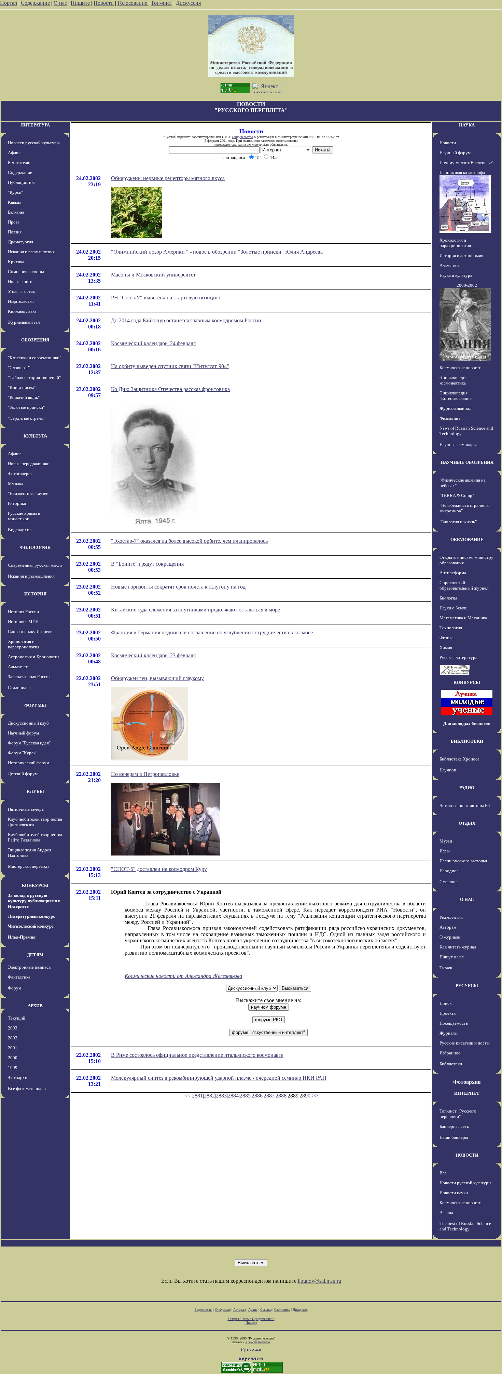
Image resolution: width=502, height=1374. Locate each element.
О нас (60, 3)
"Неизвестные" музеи (28, 493)
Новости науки (454, 1192)
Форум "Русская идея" (29, 742)
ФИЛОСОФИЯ (35, 547)
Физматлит (450, 418)
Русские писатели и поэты (465, 1043)
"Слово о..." (19, 367)
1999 (12, 1067)
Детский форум (23, 773)
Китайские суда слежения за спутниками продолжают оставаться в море (195, 609)
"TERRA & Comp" (457, 495)
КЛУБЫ (35, 791)
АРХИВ (35, 1005)
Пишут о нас (452, 956)
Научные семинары (458, 444)
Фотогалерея (20, 473)
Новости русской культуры (34, 142)
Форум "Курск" (22, 752)
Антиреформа (453, 572)
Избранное (450, 1052)
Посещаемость (454, 1023)
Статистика (282, 1309)
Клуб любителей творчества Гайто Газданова (35, 837)
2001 (12, 1047)
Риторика (17, 503)
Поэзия (15, 231)
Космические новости (461, 367)
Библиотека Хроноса (459, 759)
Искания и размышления (31, 251)
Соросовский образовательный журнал (464, 585)
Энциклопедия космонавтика (454, 380)
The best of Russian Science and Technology (465, 1226)
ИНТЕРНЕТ (466, 1093)
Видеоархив (19, 529)
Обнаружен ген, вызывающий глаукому (157, 678)
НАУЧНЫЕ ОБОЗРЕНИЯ (467, 462)
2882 (209, 1096)
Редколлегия (451, 917)
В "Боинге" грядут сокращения (147, 564)
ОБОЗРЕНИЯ (35, 339)
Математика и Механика (463, 617)
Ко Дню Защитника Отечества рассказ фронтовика (170, 389)
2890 (304, 1096)
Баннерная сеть (454, 1126)
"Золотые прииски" (26, 407)
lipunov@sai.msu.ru (319, 1281)
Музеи (446, 841)
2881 (197, 1096)
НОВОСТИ (467, 1155)
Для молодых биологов (466, 723)
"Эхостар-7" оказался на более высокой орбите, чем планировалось (189, 541)
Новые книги (20, 281)
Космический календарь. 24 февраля (153, 343)
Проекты (448, 1013)
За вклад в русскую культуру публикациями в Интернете (34, 901)
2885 (245, 1096)
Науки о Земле (453, 607)
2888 (281, 1096)
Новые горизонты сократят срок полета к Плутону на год (178, 587)
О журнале (450, 937)
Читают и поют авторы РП (465, 805)
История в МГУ (23, 621)
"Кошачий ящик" (24, 397)
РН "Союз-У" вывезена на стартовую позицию (165, 297)
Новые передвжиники (29, 463)
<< (187, 1096)
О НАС (467, 899)
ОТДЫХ (467, 823)
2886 (257, 1096)
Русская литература (458, 657)
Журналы (449, 1033)
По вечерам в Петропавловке (145, 774)
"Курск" (15, 192)
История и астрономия (461, 255)
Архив (252, 1309)
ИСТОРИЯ (35, 593)
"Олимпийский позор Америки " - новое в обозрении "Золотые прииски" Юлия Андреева (217, 252)
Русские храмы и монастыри (24, 516)
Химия (446, 647)
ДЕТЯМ (35, 954)
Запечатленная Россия (29, 676)
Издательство (21, 301)
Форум (14, 988)
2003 (12, 1027)
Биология (448, 598)
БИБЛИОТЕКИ (467, 741)
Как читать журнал (458, 946)
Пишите (80, 3)
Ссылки (265, 1309)
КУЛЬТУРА (35, 436)
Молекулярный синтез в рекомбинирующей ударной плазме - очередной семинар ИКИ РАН (218, 1078)
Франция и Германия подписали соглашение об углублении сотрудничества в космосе (212, 632)
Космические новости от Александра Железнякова (183, 976)
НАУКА (467, 124)
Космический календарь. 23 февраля (153, 655)
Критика (16, 261)
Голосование (133, 3)
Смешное (449, 881)
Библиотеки (451, 1063)
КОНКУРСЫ (35, 885)
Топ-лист (161, 3)
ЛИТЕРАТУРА (35, 124)
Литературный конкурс (31, 916)
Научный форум (23, 733)
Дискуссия (188, 3)
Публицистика (22, 182)
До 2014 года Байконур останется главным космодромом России (186, 320)
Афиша (15, 152)
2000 (12, 1057)
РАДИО (466, 787)
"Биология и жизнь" (458, 521)
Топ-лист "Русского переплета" (458, 1113)
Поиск (445, 1003)
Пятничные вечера (26, 809)
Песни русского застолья (463, 860)
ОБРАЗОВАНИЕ (467, 539)
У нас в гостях (21, 291)
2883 (221, 1096)
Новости (104, 3)
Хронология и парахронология (23, 644)
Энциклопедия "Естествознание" (456, 395)
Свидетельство (242, 137)
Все (443, 1172)
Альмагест (18, 666)
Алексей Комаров (257, 1342)
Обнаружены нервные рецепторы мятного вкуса (168, 178)
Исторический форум (28, 762)
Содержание (35, 3)
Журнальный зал (24, 322)
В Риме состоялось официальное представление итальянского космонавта (197, 1055)
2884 (233, 1096)
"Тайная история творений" (34, 377)
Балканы (16, 212)
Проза (13, 222)
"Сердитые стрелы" (26, 418)
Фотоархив (18, 1077)
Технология (451, 627)
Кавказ (14, 202)
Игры (445, 850)
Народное (449, 870)
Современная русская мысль (35, 565)
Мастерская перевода (29, 866)
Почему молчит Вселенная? (466, 162)
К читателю (19, 162)
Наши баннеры (454, 1137)
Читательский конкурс (31, 926)
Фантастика (19, 977)
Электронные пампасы (30, 967)
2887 (269, 1096)
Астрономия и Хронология (33, 656)
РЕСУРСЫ (467, 985)
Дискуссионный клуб (28, 723)
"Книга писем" (22, 387)
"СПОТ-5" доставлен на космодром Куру (159, 869)
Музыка (15, 483)
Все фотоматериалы (27, 1088)
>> (315, 1096)
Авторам (448, 927)
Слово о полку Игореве (30, 631)
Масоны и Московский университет (153, 275)
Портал (8, 3)
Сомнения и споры (26, 271)
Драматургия (20, 241)
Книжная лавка (22, 311)
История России (23, 611)
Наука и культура (456, 275)
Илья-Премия (22, 937)
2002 (12, 1037)
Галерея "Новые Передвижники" (251, 1319)
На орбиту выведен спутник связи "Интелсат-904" (170, 366)
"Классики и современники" (34, 357)
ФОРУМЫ (35, 705)
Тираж (446, 967)
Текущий (16, 1018)
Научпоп (448, 769)
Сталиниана (19, 687)
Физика (447, 637)
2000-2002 (467, 285)
